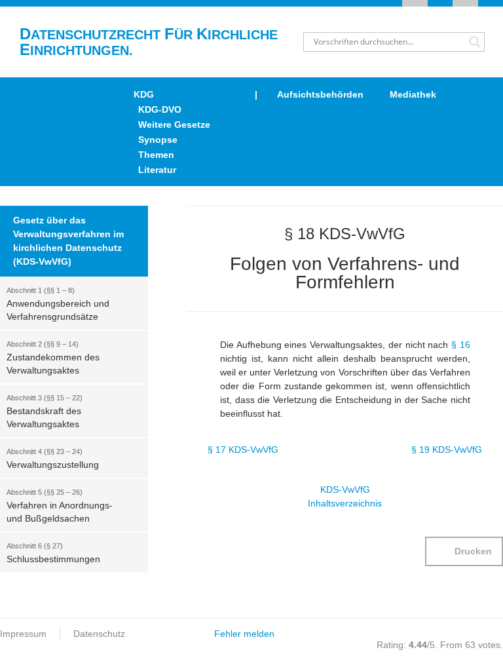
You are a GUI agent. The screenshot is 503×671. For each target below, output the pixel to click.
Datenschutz (99, 633)
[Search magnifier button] (475, 42)
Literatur (157, 169)
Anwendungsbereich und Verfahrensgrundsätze (58, 304)
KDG (144, 94)
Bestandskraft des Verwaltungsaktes (45, 411)
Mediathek (413, 94)
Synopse (157, 139)
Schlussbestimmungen (53, 553)
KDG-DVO (159, 109)
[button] (464, 551)
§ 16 (460, 344)
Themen (156, 154)
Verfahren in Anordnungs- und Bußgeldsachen (60, 506)
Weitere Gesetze (174, 124)
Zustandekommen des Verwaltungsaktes (53, 357)
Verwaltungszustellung (53, 459)
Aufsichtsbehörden (320, 94)
